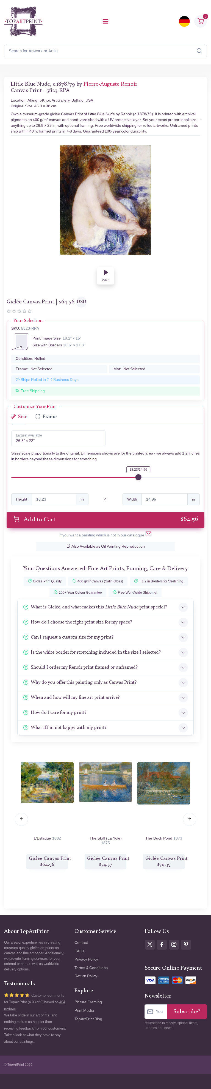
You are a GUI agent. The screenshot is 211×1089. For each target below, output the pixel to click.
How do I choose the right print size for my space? (81, 622)
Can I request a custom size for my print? (72, 637)
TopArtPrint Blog (88, 1019)
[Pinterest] (186, 945)
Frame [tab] (50, 416)
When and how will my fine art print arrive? (75, 697)
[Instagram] (174, 945)
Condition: (30, 358)
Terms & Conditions (91, 968)
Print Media (84, 1010)
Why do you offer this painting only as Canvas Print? (84, 682)
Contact (81, 942)
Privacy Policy (86, 959)
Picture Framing (88, 1002)
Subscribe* (187, 1012)
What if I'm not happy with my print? (68, 727)
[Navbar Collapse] (105, 21)
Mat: (129, 369)
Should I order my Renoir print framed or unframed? (84, 667)
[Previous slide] (21, 819)
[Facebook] (162, 945)
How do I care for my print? (58, 712)
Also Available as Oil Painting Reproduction (108, 546)
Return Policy (85, 976)
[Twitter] (150, 945)
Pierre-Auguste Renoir (110, 84)
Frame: (34, 369)
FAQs (79, 951)
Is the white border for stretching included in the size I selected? (96, 652)
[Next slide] (189, 819)
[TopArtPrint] (23, 21)
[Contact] (148, 535)
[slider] (138, 477)
